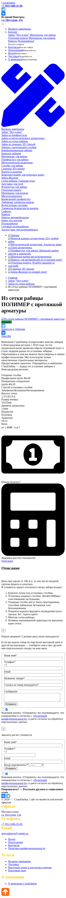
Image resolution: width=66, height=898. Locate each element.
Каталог (12, 31)
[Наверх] (5, 895)
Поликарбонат (26, 41)
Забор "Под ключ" (18, 35)
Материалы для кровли (42, 38)
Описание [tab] (7, 561)
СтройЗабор (8, 2)
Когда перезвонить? (16, 764)
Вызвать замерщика (19, 28)
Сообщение (10, 691)
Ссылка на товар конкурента (21, 684)
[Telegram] (8, 796)
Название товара (14, 678)
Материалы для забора (43, 35)
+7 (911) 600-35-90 (11, 824)
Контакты (13, 47)
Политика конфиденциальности (26, 848)
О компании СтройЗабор (22, 883)
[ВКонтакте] (3, 796)
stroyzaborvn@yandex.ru (14, 833)
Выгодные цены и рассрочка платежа (30, 867)
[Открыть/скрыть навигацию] (2, 24)
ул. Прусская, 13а (12, 20)
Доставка (13, 56)
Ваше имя (10, 655)
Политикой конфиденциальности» (24, 717)
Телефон (9, 662)
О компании (15, 59)
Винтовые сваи (17, 870)
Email (7, 671)
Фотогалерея (15, 50)
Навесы (12, 41)
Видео (11, 53)
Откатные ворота (18, 38)
